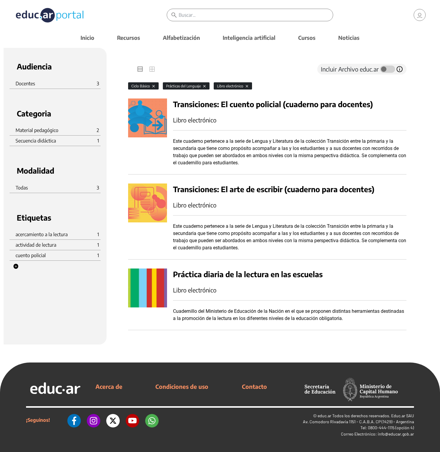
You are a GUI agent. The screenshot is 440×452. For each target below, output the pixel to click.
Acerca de (108, 386)
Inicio (87, 37)
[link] (420, 15)
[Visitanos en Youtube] (132, 419)
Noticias (348, 37)
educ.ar (324, 415)
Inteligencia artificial (249, 37)
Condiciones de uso (181, 386)
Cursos (306, 37)
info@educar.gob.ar (396, 433)
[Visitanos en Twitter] (113, 419)
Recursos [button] (128, 37)
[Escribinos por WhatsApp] (152, 419)
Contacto (254, 386)
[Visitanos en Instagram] (93, 419)
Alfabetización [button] (181, 37)
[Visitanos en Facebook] (74, 419)
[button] (16, 266)
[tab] (140, 69)
